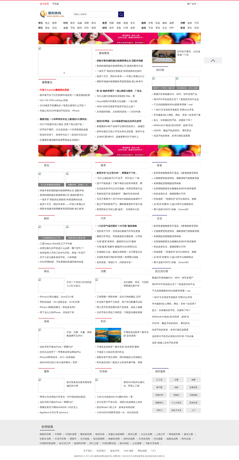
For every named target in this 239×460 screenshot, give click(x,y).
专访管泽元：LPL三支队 (187, 88)
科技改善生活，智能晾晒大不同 (170, 193)
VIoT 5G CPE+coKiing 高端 (54, 100)
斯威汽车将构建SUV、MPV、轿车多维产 (172, 278)
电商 (93, 27)
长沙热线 (84, 439)
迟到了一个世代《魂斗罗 (164, 88)
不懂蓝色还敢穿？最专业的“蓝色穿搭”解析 (118, 346)
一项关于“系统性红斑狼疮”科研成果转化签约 (119, 71)
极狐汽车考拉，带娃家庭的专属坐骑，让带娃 (119, 236)
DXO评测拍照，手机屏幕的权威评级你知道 (61, 261)
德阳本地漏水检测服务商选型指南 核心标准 (62, 208)
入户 (193, 410)
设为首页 (44, 3)
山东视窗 (137, 443)
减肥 (171, 23)
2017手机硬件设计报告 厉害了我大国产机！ (62, 124)
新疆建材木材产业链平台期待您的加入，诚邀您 (121, 126)
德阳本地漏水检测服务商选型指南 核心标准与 (120, 81)
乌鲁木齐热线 (152, 443)
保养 (132, 27)
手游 (150, 27)
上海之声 (160, 434)
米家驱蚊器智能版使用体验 (167, 183)
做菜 (189, 23)
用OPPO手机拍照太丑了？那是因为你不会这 (176, 99)
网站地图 (142, 451)
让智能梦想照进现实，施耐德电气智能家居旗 (176, 178)
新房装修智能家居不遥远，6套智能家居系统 (176, 173)
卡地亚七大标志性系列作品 (110, 352)
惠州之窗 (188, 434)
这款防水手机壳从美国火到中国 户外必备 (173, 336)
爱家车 (73, 439)
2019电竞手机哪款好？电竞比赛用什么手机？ (63, 105)
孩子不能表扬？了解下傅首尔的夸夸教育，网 (119, 183)
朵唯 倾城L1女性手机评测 (165, 343)
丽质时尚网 (80, 443)
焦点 (47, 23)
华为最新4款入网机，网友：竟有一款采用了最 (177, 115)
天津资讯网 (144, 439)
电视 (125, 23)
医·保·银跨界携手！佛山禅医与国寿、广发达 (119, 91)
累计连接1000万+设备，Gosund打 (171, 209)
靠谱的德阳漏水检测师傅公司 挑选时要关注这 (120, 66)
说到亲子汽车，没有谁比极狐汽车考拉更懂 (118, 231)
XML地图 (128, 451)
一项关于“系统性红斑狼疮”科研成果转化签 (61, 199)
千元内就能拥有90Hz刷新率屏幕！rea (171, 291)
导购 (118, 27)
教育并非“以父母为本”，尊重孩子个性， (117, 173)
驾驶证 (176, 395)
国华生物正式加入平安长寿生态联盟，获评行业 (121, 131)
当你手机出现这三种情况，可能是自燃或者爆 (119, 312)
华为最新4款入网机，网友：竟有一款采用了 (174, 304)
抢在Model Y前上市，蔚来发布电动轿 (116, 407)
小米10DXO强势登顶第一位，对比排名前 (117, 412)
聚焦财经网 (86, 434)
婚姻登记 (159, 403)
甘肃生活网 (45, 439)
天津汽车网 (60, 439)
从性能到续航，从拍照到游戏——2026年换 (119, 111)
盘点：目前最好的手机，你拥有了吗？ (173, 120)
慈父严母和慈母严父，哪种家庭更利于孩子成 (119, 204)
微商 (143, 23)
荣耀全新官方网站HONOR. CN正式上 (59, 407)
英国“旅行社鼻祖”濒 (76, 238)
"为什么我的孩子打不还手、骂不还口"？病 (118, 178)
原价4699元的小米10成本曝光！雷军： (60, 362)
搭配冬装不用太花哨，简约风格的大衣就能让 (119, 357)
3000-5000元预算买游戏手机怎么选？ (116, 106)
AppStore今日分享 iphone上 (54, 412)
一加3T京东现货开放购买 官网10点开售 (174, 109)
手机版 (55, 3)
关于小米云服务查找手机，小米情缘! (58, 257)
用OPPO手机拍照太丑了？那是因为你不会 (173, 284)
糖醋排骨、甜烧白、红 (78, 185)
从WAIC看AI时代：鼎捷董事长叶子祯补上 (118, 136)
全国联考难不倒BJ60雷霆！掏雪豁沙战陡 (117, 257)
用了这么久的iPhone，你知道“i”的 (57, 312)
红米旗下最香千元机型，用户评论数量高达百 (119, 302)
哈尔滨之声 (65, 443)
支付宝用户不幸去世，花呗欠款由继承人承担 (119, 402)
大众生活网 (146, 434)
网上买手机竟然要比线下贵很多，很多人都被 (119, 307)
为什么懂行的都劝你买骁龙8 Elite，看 (116, 96)
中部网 (58, 434)
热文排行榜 (161, 271)
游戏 (143, 27)
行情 (125, 27)
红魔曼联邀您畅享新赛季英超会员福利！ (60, 140)
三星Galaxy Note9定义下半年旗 (56, 243)
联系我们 (101, 451)
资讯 (40, 23)
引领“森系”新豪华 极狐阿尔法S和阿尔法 (117, 246)
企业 (65, 27)
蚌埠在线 (186, 439)
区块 (196, 27)
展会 (47, 27)
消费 (182, 23)
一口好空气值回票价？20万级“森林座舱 (117, 226)
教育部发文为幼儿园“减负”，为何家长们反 (118, 209)
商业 (93, 23)
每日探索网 (99, 439)
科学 (86, 27)
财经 (104, 27)
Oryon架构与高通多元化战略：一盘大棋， (118, 101)
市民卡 (159, 410)
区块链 (103, 371)
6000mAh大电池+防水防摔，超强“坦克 (173, 125)
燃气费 (159, 387)
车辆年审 (159, 395)
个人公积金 (176, 403)
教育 (104, 23)
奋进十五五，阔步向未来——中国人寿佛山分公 (121, 76)
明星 (111, 23)
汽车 (196, 23)
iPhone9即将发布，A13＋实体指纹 (57, 357)
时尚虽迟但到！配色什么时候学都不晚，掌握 (119, 362)
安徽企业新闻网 (116, 434)
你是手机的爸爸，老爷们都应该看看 (172, 135)
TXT (153, 451)
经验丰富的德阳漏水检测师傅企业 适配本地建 (120, 60)
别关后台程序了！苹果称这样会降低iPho (60, 352)
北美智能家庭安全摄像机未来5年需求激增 (175, 188)
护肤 (150, 23)
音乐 (132, 23)
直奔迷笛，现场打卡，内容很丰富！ (115, 262)
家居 (182, 27)
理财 (86, 23)
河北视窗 (158, 439)
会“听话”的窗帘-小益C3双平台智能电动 (173, 204)
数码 (79, 27)
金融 (79, 23)
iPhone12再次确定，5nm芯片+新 (57, 296)
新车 (111, 27)
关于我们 (87, 451)
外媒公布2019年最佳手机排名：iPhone (60, 110)
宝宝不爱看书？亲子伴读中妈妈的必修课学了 (119, 199)
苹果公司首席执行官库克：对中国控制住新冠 (62, 396)
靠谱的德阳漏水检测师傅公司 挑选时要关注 (62, 195)
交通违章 (193, 387)
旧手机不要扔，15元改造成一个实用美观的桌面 (64, 129)
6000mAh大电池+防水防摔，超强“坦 (170, 317)
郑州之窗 (132, 434)
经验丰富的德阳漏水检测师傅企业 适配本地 (62, 190)
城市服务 (160, 371)
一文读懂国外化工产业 (50, 238)
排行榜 (160, 70)
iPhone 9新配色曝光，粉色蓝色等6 (57, 307)
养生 (189, 27)
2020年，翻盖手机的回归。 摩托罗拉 (172, 130)
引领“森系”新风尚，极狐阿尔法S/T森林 (116, 241)
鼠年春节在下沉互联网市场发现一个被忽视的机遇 (65, 95)
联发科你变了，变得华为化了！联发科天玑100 (63, 134)
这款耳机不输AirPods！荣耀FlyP (56, 346)
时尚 (65, 23)
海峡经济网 (45, 434)
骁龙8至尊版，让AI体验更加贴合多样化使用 (119, 121)
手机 (72, 27)
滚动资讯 (104, 53)
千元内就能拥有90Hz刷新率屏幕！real (173, 104)
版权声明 (114, 451)
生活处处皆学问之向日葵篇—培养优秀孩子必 (119, 188)
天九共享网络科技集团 (50, 185)
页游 (157, 27)
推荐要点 (47, 82)
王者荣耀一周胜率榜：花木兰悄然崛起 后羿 (119, 296)
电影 (118, 23)
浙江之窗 (94, 443)
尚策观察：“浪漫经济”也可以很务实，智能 (175, 199)
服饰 (164, 23)
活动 (54, 27)
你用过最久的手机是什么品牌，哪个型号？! (62, 248)
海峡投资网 (114, 439)
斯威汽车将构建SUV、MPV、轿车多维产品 (175, 94)
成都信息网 (172, 439)
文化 (164, 27)
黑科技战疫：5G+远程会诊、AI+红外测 (60, 302)
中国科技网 (71, 434)
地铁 (176, 387)
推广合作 (191, 3)
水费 (176, 380)
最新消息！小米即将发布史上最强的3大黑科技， (64, 119)
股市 (72, 23)
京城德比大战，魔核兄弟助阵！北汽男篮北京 (119, 252)
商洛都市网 (174, 434)
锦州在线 (100, 434)
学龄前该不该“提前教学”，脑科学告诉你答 (118, 193)
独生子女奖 (176, 410)
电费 (193, 380)
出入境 (159, 380)
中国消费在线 (109, 443)
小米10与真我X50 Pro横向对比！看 (115, 396)
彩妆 (157, 23)
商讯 (40, 27)
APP (171, 27)
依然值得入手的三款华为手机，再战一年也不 (62, 252)
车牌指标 (193, 395)
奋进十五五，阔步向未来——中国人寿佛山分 (62, 204)
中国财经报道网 (47, 443)
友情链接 (47, 426)
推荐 (54, 23)
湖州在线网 (129, 439)
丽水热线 (124, 443)
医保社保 (193, 403)
